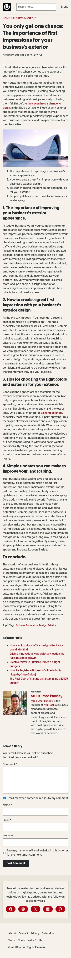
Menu (64, 7)
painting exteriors (51, 413)
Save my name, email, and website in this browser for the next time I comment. (37, 852)
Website (8, 835)
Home (6, 18)
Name (7, 805)
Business (20, 625)
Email (7, 820)
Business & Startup (24, 18)
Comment (10, 764)
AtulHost (49, 705)
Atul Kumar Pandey (47, 696)
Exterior (52, 625)
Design (43, 625)
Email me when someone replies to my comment (37, 798)
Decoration (32, 625)
